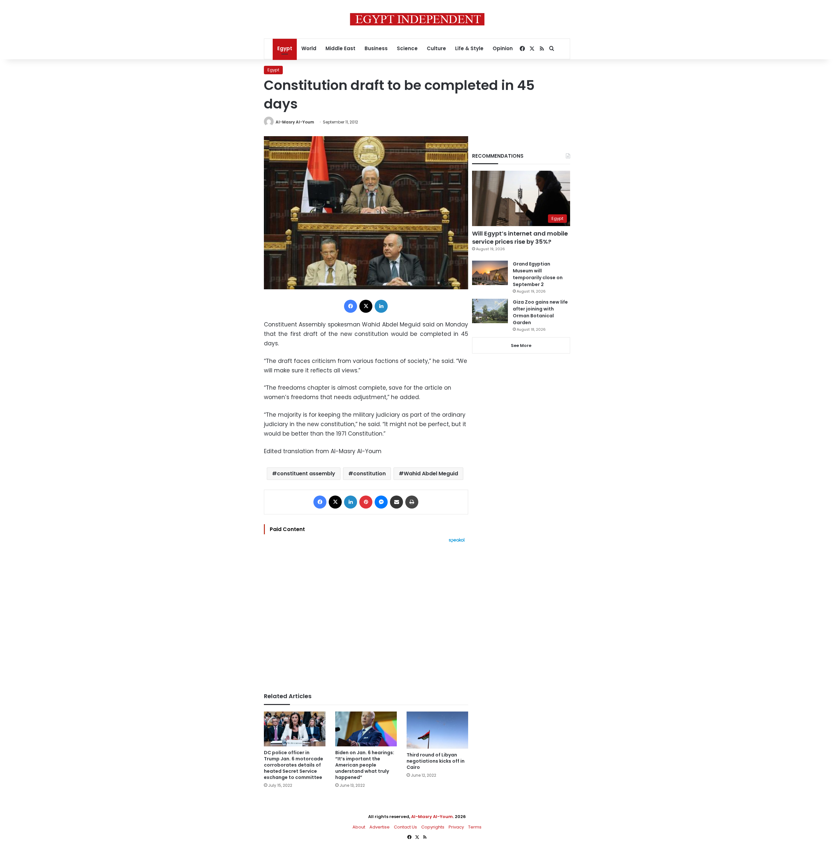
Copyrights (432, 827)
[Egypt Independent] (417, 19)
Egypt (284, 48)
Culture (436, 48)
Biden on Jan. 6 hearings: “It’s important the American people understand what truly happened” (364, 765)
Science (407, 48)
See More (521, 345)
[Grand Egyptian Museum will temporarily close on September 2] (490, 273)
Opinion (503, 48)
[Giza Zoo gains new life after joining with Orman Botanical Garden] (490, 311)
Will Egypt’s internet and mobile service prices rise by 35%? (520, 237)
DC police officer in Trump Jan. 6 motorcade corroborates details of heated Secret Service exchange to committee (293, 765)
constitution (369, 473)
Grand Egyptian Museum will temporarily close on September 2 (538, 274)
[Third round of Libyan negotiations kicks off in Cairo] (437, 730)
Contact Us (405, 827)
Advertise (379, 827)
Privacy (456, 827)
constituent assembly (306, 473)
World (308, 48)
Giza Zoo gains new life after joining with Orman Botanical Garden (540, 312)
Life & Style (469, 48)
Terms (475, 827)
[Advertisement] (366, 614)
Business (376, 48)
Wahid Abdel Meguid (431, 473)
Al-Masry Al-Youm (295, 122)
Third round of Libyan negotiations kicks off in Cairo (436, 761)
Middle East (340, 48)
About (358, 827)
